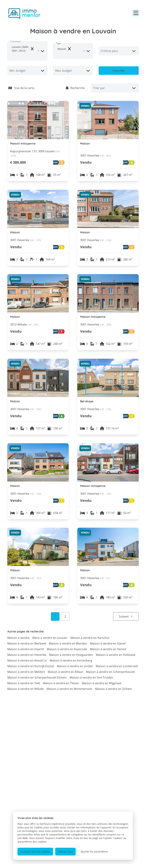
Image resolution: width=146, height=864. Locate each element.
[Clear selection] (38, 51)
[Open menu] (136, 13)
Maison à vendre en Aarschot (90, 638)
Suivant (124, 616)
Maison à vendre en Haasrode (67, 649)
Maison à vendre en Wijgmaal (101, 683)
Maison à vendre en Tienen (61, 683)
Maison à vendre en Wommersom (69, 689)
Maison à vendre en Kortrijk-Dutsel (30, 666)
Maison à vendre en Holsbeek (115, 655)
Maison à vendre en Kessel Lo (27, 660)
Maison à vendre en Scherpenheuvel (110, 672)
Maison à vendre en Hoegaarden (71, 655)
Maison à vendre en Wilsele (25, 689)
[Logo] (24, 13)
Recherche (77, 88)
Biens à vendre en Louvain (49, 638)
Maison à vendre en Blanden (68, 643)
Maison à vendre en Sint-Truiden (91, 677)
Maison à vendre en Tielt (23, 683)
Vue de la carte (24, 88)
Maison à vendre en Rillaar (65, 672)
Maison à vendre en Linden (75, 666)
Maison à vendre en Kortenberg (71, 660)
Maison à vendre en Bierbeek (26, 643)
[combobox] (27, 50)
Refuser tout (65, 851)
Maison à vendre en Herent (108, 649)
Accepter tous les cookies (35, 851)
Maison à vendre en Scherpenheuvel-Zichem (37, 677)
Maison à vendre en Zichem (113, 689)
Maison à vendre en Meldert (26, 672)
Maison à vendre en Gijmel (108, 643)
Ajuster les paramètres (94, 851)
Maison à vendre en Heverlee (26, 655)
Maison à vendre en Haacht (25, 649)
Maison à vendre (18, 638)
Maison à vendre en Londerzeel (117, 666)
